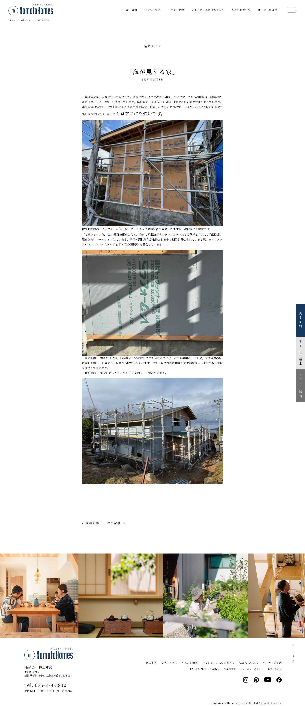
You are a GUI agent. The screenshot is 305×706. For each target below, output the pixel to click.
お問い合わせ (275, 669)
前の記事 (92, 523)
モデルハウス (152, 9)
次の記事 (114, 523)
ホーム (12, 20)
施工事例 (131, 9)
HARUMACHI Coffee (206, 669)
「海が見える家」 (43, 20)
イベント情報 (176, 9)
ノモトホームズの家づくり (208, 9)
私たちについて (241, 9)
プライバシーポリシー (251, 669)
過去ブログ (25, 20)
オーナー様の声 (267, 9)
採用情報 (231, 669)
